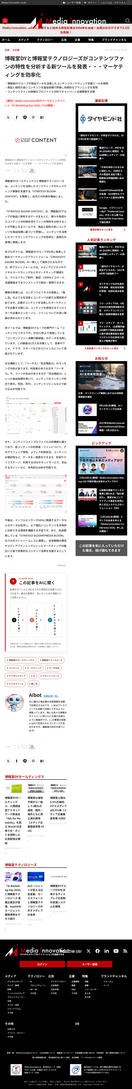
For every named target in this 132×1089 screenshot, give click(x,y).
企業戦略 (75, 981)
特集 (91, 40)
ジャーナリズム (14, 1008)
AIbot (35, 694)
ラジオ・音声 (13, 1004)
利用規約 (100, 1052)
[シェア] (16, 117)
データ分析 (54, 667)
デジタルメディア (17, 675)
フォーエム (108, 981)
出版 (9, 1000)
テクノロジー (45, 40)
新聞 (9, 989)
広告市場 (55, 989)
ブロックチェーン (38, 985)
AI (34, 675)
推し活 (34, 683)
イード (106, 985)
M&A (73, 989)
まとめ (87, 993)
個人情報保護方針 (39, 1057)
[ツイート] (8, 117)
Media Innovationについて (27, 1052)
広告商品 (55, 985)
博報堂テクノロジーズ (52, 660)
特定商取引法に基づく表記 (59, 1057)
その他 (10, 1012)
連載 (87, 985)
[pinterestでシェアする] (33, 117)
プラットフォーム (50, 675)
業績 (73, 985)
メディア (23, 40)
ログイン (42, 964)
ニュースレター (91, 989)
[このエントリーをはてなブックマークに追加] (41, 117)
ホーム (6, 39)
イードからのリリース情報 (91, 1057)
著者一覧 (10, 1052)
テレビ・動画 (13, 985)
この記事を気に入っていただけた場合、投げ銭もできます (101, 548)
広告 (64, 40)
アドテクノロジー (58, 981)
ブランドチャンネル (114, 40)
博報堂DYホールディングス (21, 660)
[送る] (25, 117)
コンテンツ (14, 667)
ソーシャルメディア (16, 993)
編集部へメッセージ (65, 1052)
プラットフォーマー (16, 997)
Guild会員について (47, 1052)
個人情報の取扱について (115, 1052)
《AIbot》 (62, 565)
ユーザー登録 (89, 964)
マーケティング (34, 667)
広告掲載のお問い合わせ (84, 1052)
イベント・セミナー (16, 1032)
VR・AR (33, 989)
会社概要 (75, 1057)
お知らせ (11, 1029)
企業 (77, 40)
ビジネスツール (16, 683)
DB (77, 1023)
